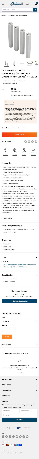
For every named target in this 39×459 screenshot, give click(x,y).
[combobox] (17, 10)
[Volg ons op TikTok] (20, 436)
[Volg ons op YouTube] (17, 436)
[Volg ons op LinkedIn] (23, 436)
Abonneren (19, 419)
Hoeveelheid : (6, 128)
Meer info (5, 155)
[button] (38, 64)
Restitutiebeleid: (6, 344)
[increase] (24, 128)
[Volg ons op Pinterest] (13, 436)
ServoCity (5, 81)
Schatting (7, 336)
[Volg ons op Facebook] (3, 436)
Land (3, 317)
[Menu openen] (3, 3)
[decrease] (13, 128)
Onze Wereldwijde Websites (9, 428)
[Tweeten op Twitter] (32, 141)
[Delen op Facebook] (25, 141)
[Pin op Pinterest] (29, 141)
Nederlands (28, 428)
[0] (36, 4)
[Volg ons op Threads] (27, 436)
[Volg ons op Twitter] (6, 436)
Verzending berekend (17, 95)
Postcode (4, 325)
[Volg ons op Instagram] (10, 436)
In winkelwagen (19, 134)
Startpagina (3, 15)
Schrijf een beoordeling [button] (20, 301)
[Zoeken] (35, 10)
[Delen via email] (36, 141)
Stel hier (24, 155)
